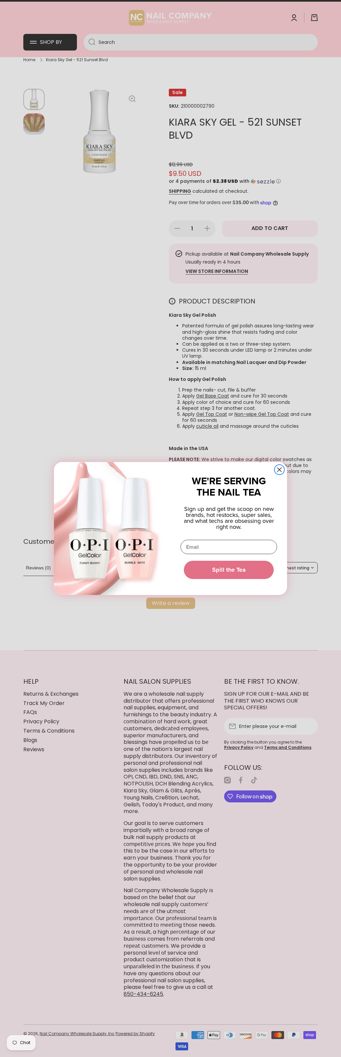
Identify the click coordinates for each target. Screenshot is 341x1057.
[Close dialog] (279, 470)
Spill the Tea (229, 569)
